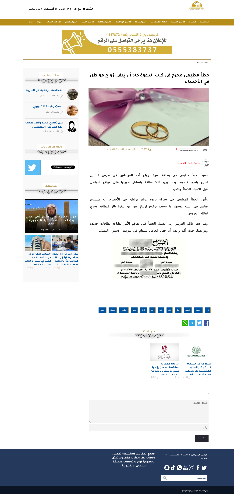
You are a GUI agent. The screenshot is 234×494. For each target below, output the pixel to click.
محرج (134, 310)
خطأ (178, 310)
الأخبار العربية (178, 22)
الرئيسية (204, 22)
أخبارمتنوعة (140, 22)
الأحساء (198, 310)
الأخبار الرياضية (123, 22)
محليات (192, 22)
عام (31, 22)
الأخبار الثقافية (105, 22)
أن (208, 310)
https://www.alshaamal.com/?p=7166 (189, 150)
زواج (169, 310)
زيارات (39, 22)
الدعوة (187, 310)
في (161, 310)
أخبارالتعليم (71, 22)
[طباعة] (205, 150)
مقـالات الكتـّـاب (53, 22)
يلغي (102, 310)
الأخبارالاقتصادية (158, 22)
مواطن (112, 310)
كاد (152, 310)
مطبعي (124, 310)
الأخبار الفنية (87, 22)
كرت (143, 310)
